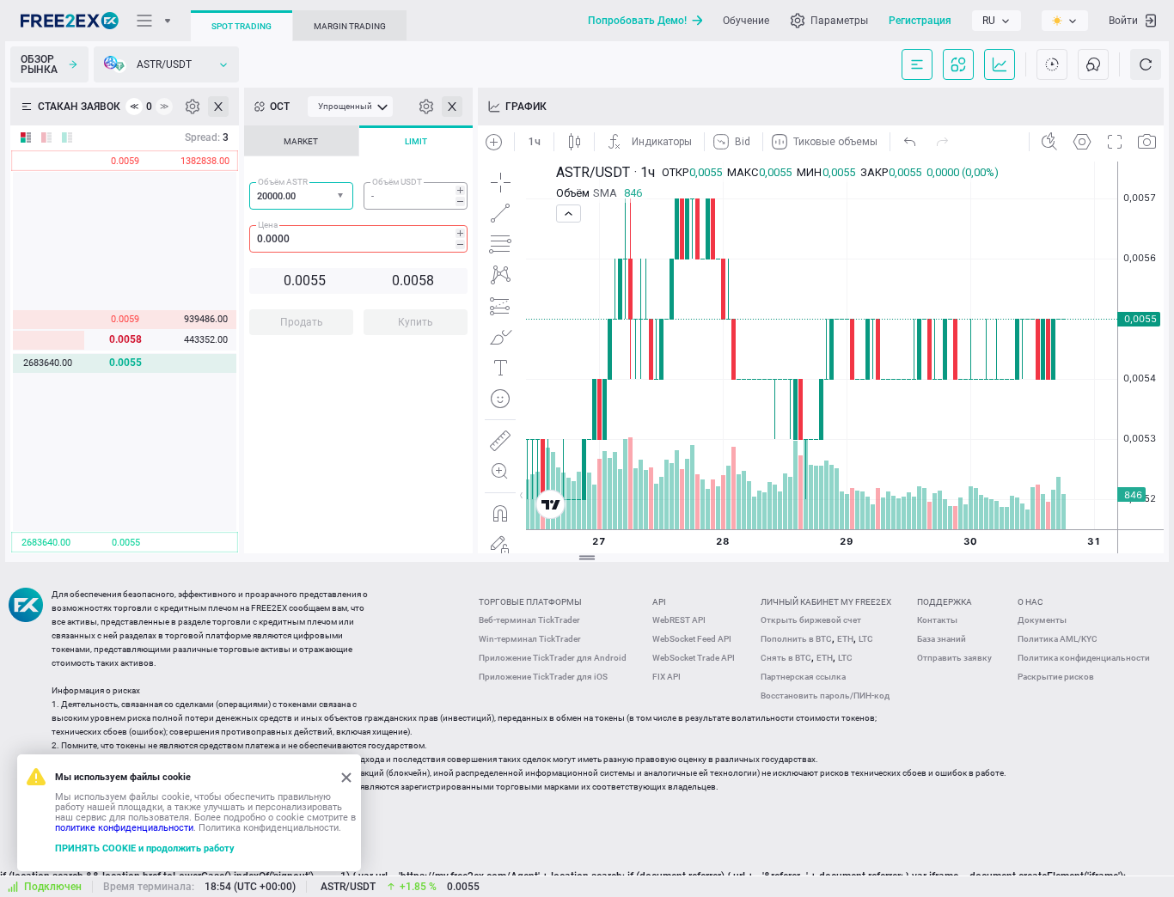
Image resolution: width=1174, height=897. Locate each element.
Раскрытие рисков (1056, 676)
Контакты (937, 620)
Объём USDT (397, 181)
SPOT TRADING (241, 26)
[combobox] (301, 196)
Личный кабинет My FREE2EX (826, 602)
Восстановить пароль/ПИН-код (825, 695)
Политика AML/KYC (1058, 639)
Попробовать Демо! (637, 21)
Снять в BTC (786, 657)
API (659, 602)
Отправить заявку (954, 657)
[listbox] (996, 20)
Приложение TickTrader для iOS (543, 676)
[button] (342, 196)
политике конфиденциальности (124, 827)
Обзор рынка (39, 64)
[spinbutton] (416, 196)
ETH (845, 639)
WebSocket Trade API (693, 657)
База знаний (941, 639)
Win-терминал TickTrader (530, 639)
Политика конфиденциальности (1084, 657)
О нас (1030, 602)
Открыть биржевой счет (811, 620)
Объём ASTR (283, 181)
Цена (268, 224)
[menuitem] (350, 106)
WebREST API (679, 620)
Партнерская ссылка (803, 676)
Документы (1042, 620)
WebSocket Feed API (691, 639)
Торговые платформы (530, 602)
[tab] (301, 140)
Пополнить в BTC (796, 639)
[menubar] (350, 106)
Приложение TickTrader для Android (553, 657)
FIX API (666, 676)
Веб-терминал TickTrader (529, 620)
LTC (866, 639)
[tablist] (358, 235)
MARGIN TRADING (350, 26)
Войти (1123, 21)
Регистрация (920, 21)
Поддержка (944, 602)
